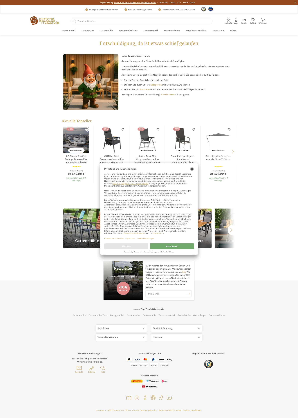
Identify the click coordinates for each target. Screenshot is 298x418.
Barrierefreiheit (165, 410)
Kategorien (156, 84)
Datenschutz (118, 410)
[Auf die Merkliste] (87, 130)
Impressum (101, 410)
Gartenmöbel (79, 315)
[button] (232, 151)
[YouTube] (169, 398)
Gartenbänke (184, 315)
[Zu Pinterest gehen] (153, 398)
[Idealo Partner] (210, 9)
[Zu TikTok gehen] (161, 398)
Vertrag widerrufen (149, 410)
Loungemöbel (151, 30)
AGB (109, 410)
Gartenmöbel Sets (128, 30)
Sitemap (177, 410)
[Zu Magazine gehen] (128, 398)
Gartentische (87, 30)
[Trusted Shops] (203, 9)
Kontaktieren (168, 94)
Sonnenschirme (172, 30)
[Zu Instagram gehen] (136, 398)
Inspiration (218, 30)
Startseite (144, 89)
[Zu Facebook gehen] (144, 398)
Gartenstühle (106, 30)
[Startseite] (44, 21)
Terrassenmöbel (167, 315)
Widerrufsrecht (132, 410)
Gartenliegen (199, 315)
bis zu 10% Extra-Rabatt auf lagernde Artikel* (135, 2)
